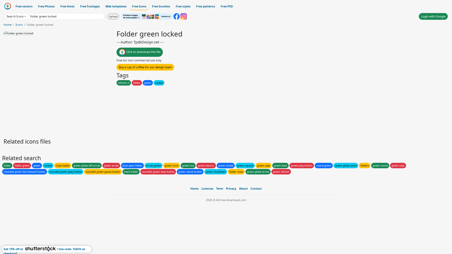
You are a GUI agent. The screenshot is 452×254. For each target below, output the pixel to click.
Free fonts (67, 6)
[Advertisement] (109, 111)
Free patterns (205, 6)
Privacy (231, 188)
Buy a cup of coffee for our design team (145, 67)
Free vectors (24, 6)
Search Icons (15, 16)
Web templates (115, 6)
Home (8, 25)
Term (219, 188)
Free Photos (46, 6)
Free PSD (227, 6)
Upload (113, 16)
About (243, 188)
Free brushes (161, 6)
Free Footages (90, 6)
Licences (207, 188)
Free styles (183, 6)
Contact (256, 188)
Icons (19, 25)
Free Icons (139, 6)
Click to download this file (143, 52)
